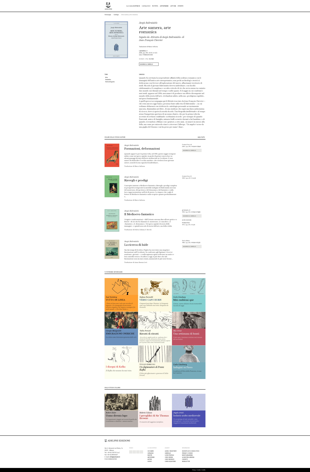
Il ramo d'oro (186, 222)
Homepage (108, 14)
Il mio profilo (169, 455)
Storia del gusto (110, 82)
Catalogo (146, 6)
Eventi (180, 6)
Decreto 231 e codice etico (190, 451)
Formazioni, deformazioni (142, 148)
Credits (203, 470)
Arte (106, 77)
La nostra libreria (188, 457)
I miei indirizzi (169, 459)
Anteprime (164, 6)
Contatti (185, 459)
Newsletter (186, 461)
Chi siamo (151, 451)
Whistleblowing (187, 455)
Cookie (190, 453)
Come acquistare (170, 461)
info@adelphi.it (115, 457)
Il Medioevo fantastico (139, 214)
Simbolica (108, 79)
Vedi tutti (201, 137)
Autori (173, 6)
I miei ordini (169, 457)
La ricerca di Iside (136, 244)
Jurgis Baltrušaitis (148, 22)
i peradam (142, 51)
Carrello (168, 453)
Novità (155, 6)
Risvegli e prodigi (136, 180)
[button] (200, 23)
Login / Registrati (171, 451)
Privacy (184, 453)
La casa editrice (133, 6)
